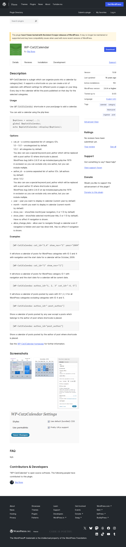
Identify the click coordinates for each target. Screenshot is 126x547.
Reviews (28, 62)
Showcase (36, 506)
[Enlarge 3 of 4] (75, 361)
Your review (89, 146)
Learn (55, 506)
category (112, 105)
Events (78, 510)
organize (106, 115)
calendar (103, 105)
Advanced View (91, 122)
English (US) (111, 99)
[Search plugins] (35, 21)
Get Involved (80, 506)
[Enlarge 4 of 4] (75, 414)
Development (59, 62)
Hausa (35, 531)
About (12, 506)
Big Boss (31, 51)
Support (112, 62)
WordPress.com (104, 506)
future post (111, 110)
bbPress (101, 514)
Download (110, 49)
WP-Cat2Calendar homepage (30, 344)
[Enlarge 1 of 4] (28, 361)
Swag (78, 518)
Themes (35, 510)
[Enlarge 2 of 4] (52, 361)
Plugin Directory (16, 12)
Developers (58, 514)
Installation (43, 62)
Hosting (13, 514)
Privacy (13, 518)
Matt (100, 510)
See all (113, 146)
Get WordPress (114, 4)
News (12, 510)
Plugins (34, 514)
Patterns (35, 518)
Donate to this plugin (93, 192)
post (113, 115)
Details (15, 62)
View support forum (93, 167)
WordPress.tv (59, 518)
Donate (79, 514)
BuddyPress (103, 518)
